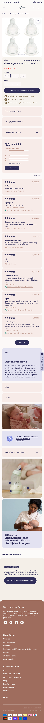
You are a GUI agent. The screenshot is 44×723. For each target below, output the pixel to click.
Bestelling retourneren (12, 677)
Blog (5, 681)
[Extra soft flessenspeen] (20, 469)
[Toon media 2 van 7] (21, 54)
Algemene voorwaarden (32, 708)
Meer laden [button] (22, 342)
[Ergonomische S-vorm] (10, 483)
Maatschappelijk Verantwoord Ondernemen (20, 649)
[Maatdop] (28, 488)
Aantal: (6, 80)
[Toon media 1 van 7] (19, 54)
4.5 (7, 144)
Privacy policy (8, 687)
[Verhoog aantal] (18, 84)
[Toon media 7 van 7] (24, 54)
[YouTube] (5, 622)
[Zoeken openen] (34, 8)
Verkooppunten (9, 642)
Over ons (6, 639)
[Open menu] (4, 8)
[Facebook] (16, 622)
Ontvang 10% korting (42, 363)
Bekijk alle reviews (14, 163)
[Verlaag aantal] (7, 84)
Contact (6, 691)
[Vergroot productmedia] (38, 21)
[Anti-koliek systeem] (11, 491)
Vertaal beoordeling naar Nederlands (20, 210)
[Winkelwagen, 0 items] (38, 8)
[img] (10, 182)
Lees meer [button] (8, 305)
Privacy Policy (35, 710)
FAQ (4, 670)
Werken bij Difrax (9, 656)
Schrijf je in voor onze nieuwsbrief (20, 581)
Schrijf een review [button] (12, 168)
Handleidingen (9, 684)
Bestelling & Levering (11, 674)
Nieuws (6, 652)
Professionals (8, 659)
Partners (6, 646)
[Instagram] (11, 622)
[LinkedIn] (22, 622)
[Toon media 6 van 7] (22, 54)
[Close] (42, 354)
